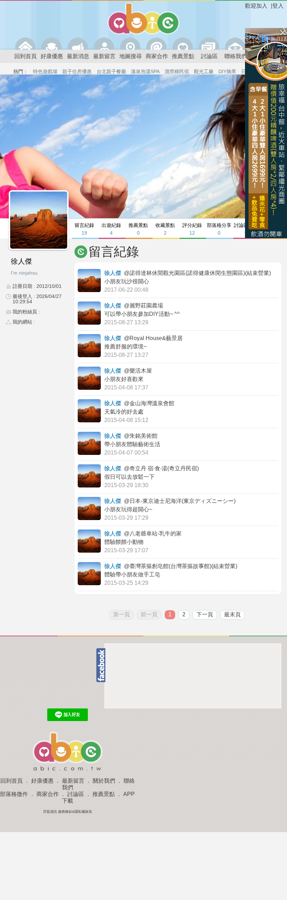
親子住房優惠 (77, 71)
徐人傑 (112, 273)
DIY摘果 (227, 71)
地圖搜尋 (130, 56)
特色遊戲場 (45, 71)
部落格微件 (14, 794)
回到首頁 (25, 56)
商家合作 (157, 56)
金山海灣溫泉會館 (153, 403)
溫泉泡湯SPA (145, 71)
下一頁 (204, 614)
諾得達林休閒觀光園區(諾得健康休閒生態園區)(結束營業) (201, 273)
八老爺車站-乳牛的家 (156, 533)
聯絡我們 (235, 56)
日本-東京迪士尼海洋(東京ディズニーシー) (183, 501)
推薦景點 (183, 56)
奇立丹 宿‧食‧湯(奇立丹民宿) (165, 468)
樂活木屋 (141, 371)
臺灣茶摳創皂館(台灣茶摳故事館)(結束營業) (184, 566)
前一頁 (149, 614)
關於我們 (104, 781)
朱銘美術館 (144, 436)
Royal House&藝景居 (157, 338)
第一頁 (121, 614)
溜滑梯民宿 (176, 71)
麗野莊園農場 (147, 306)
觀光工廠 (204, 71)
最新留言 (104, 56)
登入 (278, 6)
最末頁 (232, 614)
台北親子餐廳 (111, 71)
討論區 (209, 56)
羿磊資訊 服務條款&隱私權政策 (67, 812)
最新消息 (78, 56)
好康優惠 (52, 56)
